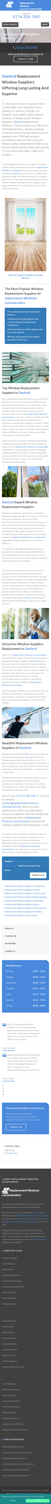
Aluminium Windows (11, 1389)
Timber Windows (10, 1258)
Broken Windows (10, 1361)
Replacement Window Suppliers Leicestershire (25, 886)
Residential (10, 943)
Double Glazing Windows (13, 1287)
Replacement (8, 1269)
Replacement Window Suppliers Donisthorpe (24, 901)
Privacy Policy (39, 1493)
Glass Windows (9, 1292)
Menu (45, 24)
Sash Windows (9, 1264)
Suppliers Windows (11, 1418)
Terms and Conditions (24, 1493)
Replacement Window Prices (15, 1430)
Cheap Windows (10, 1350)
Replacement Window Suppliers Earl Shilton (23, 912)
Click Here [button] (41, 1496)
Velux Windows (9, 1338)
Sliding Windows (10, 1412)
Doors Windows (10, 1298)
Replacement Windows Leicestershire (21, 915)
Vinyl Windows (9, 1384)
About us (9, 928)
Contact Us (37, 875)
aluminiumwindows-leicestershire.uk (18, 1464)
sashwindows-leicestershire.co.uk (17, 1452)
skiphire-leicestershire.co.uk (15, 1458)
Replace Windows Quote (13, 1367)
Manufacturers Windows (13, 1424)
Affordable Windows (12, 1407)
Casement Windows (11, 1401)
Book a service (10, 24)
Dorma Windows (10, 1344)
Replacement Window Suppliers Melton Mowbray (26, 897)
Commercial (10, 936)
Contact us (10, 951)
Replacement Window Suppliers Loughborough (25, 893)
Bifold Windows (9, 1304)
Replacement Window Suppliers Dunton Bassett (25, 908)
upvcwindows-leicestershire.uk (16, 1475)
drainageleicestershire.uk (13, 1447)
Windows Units (9, 1355)
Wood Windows (9, 1395)
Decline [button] (13, 1500)
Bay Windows (9, 1332)
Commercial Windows (12, 1281)
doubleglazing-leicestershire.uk (16, 1470)
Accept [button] (38, 1500)
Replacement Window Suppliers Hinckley (22, 890)
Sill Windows (8, 1327)
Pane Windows (9, 1321)
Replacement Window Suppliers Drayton (22, 904)
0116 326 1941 (27, 47)
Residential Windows (12, 1275)
